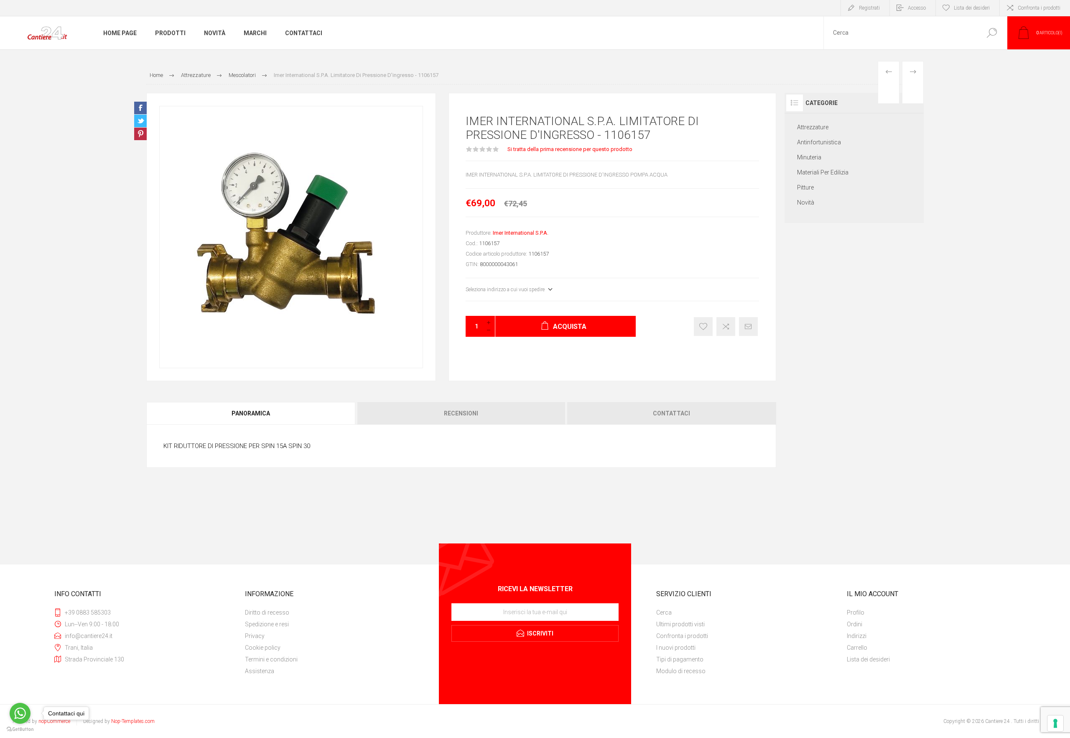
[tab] (251, 413)
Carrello (857, 647)
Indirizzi (856, 636)
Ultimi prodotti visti (680, 624)
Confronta (725, 326)
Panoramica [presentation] (251, 413)
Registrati (869, 8)
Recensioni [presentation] (461, 413)
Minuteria (809, 157)
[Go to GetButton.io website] (20, 729)
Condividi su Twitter (140, 121)
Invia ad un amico (748, 326)
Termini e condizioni (271, 659)
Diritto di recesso (267, 612)
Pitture (805, 187)
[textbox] (900, 32)
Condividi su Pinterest (140, 134)
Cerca (991, 32)
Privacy (255, 636)
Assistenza (259, 671)
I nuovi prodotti (676, 647)
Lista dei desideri (868, 659)
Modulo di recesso (681, 671)
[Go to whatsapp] (20, 713)
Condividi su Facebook (140, 108)
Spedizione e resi (267, 624)
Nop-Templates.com (133, 721)
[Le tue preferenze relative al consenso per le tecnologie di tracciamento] (1055, 723)
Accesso (917, 8)
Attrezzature (812, 127)
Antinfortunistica (819, 142)
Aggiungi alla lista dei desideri (703, 326)
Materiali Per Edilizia (822, 172)
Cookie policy (262, 647)
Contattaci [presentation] (671, 413)
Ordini (854, 624)
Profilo (855, 612)
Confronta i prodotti (1039, 8)
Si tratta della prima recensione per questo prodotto (569, 149)
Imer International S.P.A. (520, 233)
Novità (805, 202)
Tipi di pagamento (679, 659)
